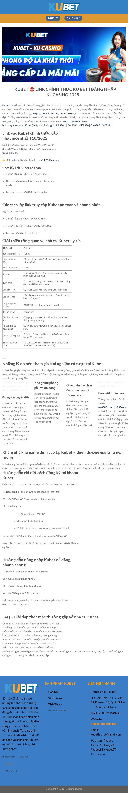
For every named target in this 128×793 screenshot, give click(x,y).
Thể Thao (55, 704)
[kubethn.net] (64, 7)
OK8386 (72, 125)
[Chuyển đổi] (5, 561)
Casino (53, 692)
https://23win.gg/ (43, 125)
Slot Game (55, 698)
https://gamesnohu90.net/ (17, 125)
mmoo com (8, 756)
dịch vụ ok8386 (10, 390)
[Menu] (4, 7)
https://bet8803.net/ (76, 121)
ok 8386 (59, 125)
